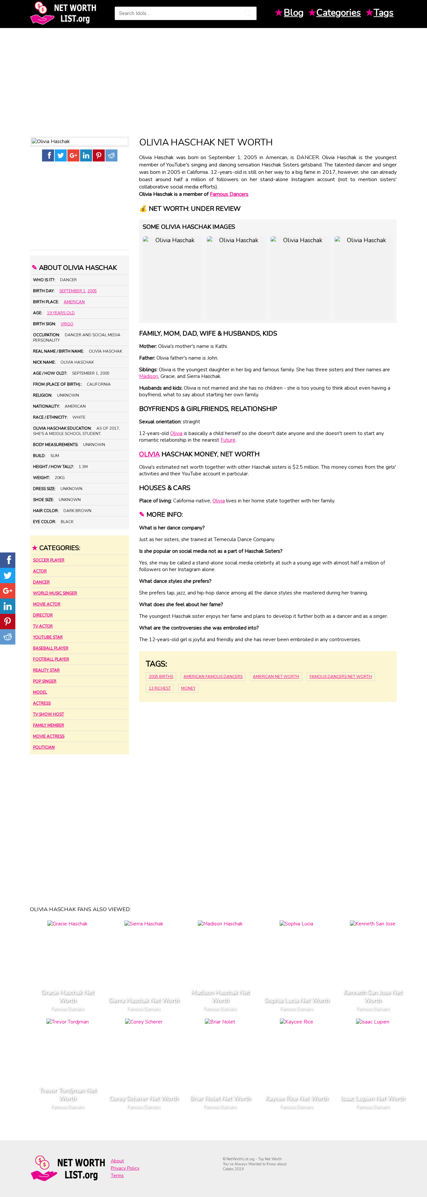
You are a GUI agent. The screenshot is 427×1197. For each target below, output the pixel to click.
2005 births (161, 676)
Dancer (41, 582)
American (74, 302)
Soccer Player (48, 560)
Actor (40, 571)
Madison (148, 376)
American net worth (276, 676)
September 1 (72, 291)
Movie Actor (46, 604)
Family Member (48, 725)
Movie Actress (48, 736)
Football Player (51, 659)
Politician (44, 747)
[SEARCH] (248, 13)
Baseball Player (50, 648)
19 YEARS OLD (61, 313)
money (188, 688)
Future (228, 440)
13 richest (160, 688)
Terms (117, 1175)
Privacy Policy (125, 1168)
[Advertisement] (213, 79)
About (117, 1161)
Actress (42, 703)
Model (40, 692)
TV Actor (43, 626)
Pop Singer (44, 681)
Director (43, 615)
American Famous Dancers (213, 676)
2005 (92, 291)
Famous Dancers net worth (341, 676)
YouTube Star (48, 637)
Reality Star (46, 670)
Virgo (67, 324)
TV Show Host (48, 714)
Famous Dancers (229, 194)
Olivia (176, 433)
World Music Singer (55, 593)
